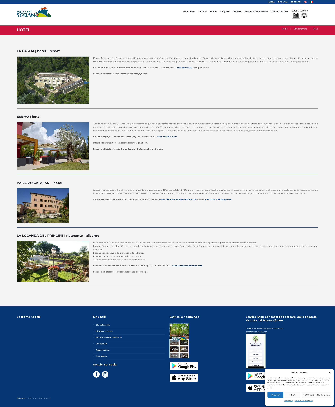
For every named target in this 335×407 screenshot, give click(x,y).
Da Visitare (189, 11)
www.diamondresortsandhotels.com (178, 199)
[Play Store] (183, 363)
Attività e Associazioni (256, 11)
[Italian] (311, 2)
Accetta (275, 395)
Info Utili (282, 2)
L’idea (272, 2)
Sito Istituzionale (103, 325)
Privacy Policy (101, 356)
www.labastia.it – (184, 67)
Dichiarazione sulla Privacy (304, 401)
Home (285, 28)
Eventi (213, 11)
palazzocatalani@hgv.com (218, 199)
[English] (305, 2)
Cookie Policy (288, 401)
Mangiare (225, 11)
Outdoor (202, 11)
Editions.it (21, 398)
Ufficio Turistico (279, 11)
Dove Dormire (300, 28)
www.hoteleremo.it (167, 137)
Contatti (296, 2)
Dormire (237, 11)
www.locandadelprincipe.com (187, 266)
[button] (329, 372)
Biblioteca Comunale (104, 331)
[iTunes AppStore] (183, 375)
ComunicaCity (101, 343)
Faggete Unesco (102, 350)
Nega (292, 395)
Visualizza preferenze (316, 395)
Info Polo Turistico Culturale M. (109, 337)
